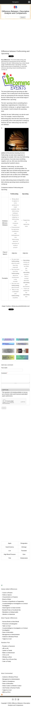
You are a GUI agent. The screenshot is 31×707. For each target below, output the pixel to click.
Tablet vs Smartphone (8, 681)
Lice (10, 550)
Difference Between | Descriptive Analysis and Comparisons (15, 12)
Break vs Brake (6, 599)
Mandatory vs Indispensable (10, 612)
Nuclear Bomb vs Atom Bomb (10, 621)
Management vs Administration (11, 634)
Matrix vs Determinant (8, 652)
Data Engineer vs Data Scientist (11, 607)
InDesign (24, 547)
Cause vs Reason (7, 592)
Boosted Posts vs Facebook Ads (11, 610)
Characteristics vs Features (10, 597)
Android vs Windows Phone (10, 636)
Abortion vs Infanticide (8, 614)
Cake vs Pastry (6, 661)
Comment (4, 373)
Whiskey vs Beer (7, 657)
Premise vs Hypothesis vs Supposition (13, 601)
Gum (24, 554)
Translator (24, 550)
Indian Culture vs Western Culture (11, 685)
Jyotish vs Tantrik (7, 650)
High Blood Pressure (10, 554)
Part (10, 558)
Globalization (24, 558)
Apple (9, 543)
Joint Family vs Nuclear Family (11, 688)
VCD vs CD (5, 655)
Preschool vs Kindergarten (9, 623)
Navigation (15, 2)
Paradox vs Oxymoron (8, 646)
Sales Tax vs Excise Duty (9, 659)
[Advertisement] (15, 34)
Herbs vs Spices (7, 595)
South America (10, 547)
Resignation (24, 543)
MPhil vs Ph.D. (6, 692)
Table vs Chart (6, 626)
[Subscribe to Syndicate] (1, 694)
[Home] (15, 8)
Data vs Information (7, 632)
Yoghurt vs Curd (6, 639)
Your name (4, 367)
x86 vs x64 (5, 648)
